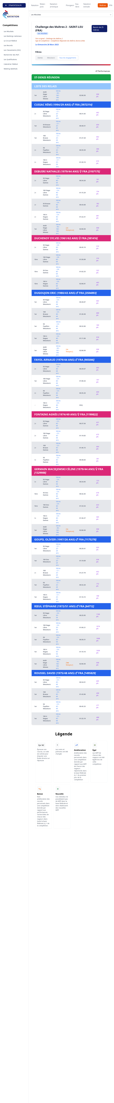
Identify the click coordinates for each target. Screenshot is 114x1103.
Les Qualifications (10, 59)
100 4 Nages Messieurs (47, 162)
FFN (110, 5)
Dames (40, 58)
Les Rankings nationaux (12, 36)
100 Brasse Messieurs (47, 138)
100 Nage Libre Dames (46, 192)
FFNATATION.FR (15, 5)
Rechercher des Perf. (11, 55)
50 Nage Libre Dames (46, 180)
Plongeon (70, 5)
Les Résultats (9, 31)
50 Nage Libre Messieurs (47, 113)
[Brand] (14, 14)
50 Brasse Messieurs (47, 126)
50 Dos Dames (45, 271)
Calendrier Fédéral (11, 64)
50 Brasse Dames (46, 205)
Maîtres (103, 5)
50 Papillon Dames (46, 460)
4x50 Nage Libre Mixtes (45, 95)
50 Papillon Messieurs (47, 150)
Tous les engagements (67, 58)
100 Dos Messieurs (47, 560)
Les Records (8, 45)
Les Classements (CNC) (12, 50)
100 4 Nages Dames (45, 217)
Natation (35, 5)
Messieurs (51, 58)
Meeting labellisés (10, 69)
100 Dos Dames (46, 506)
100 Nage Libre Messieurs (47, 381)
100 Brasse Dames (45, 447)
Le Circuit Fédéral (10, 41)
